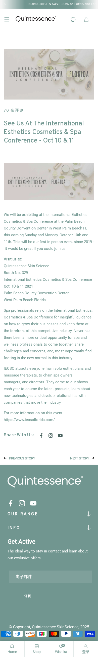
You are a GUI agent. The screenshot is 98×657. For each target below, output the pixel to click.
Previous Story (22, 458)
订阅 (28, 596)
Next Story (79, 458)
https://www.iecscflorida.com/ (29, 419)
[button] (7, 19)
